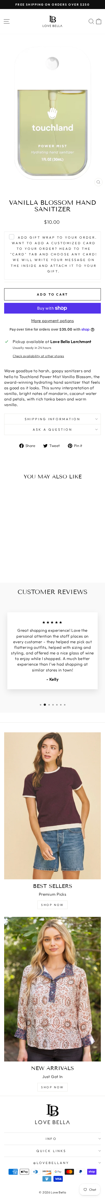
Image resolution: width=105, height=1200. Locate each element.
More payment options (52, 320)
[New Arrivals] (52, 989)
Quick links (51, 1151)
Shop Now (52, 905)
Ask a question (52, 429)
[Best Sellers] (52, 805)
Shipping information (53, 419)
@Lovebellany (51, 1163)
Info (51, 1139)
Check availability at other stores (38, 356)
